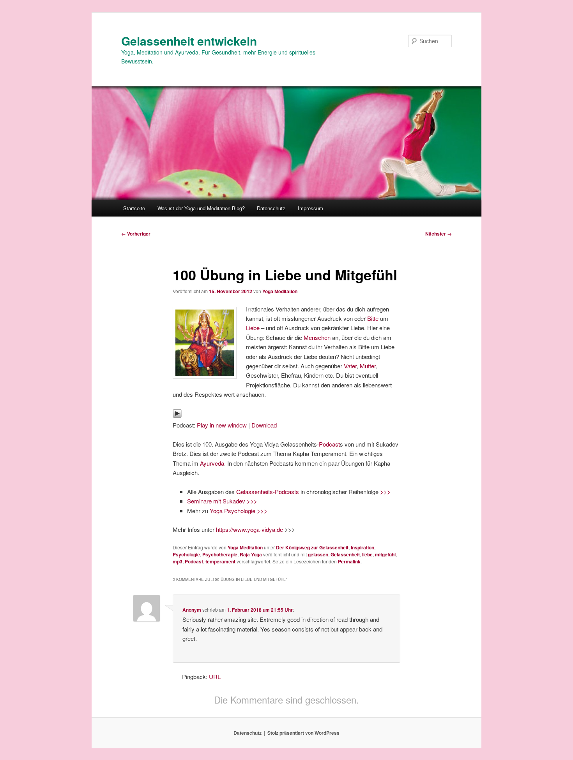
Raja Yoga (251, 554)
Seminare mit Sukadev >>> (222, 501)
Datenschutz (271, 208)
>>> (385, 491)
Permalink (349, 561)
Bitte (372, 318)
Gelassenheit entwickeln (189, 40)
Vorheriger (135, 233)
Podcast (329, 444)
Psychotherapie (219, 554)
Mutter (368, 366)
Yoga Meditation (279, 291)
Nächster (438, 233)
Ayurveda (212, 463)
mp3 (177, 561)
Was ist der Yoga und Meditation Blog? (201, 208)
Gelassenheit (345, 554)
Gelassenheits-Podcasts (267, 491)
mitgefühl (385, 554)
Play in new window (222, 425)
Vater (350, 366)
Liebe (253, 328)
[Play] (177, 416)
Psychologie (186, 554)
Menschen (317, 337)
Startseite (134, 208)
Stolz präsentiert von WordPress (303, 732)
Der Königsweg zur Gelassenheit (312, 547)
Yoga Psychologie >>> (238, 511)
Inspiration (362, 547)
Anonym (191, 609)
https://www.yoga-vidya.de (249, 529)
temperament (220, 561)
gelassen (318, 554)
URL (215, 676)
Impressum (310, 208)
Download (264, 425)
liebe (367, 554)
